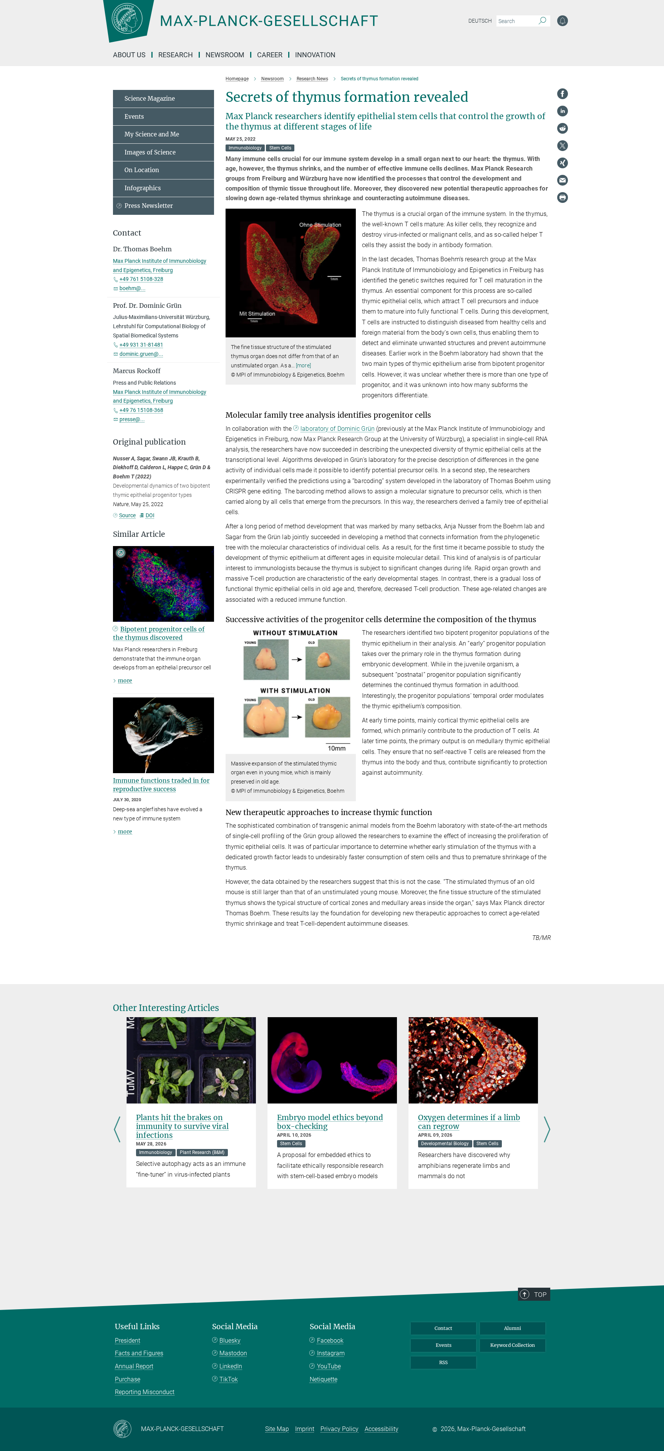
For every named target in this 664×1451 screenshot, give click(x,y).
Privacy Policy (339, 1429)
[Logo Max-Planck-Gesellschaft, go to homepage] (240, 27)
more (125, 680)
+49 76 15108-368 (141, 410)
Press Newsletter (148, 205)
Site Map (277, 1429)
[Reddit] (562, 128)
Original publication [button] (149, 442)
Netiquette (323, 1379)
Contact (443, 1328)
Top (540, 1294)
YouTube (329, 1366)
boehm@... (133, 288)
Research (175, 55)
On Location (141, 170)
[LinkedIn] (562, 111)
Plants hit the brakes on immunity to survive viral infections (182, 1126)
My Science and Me (151, 134)
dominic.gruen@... (141, 354)
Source (127, 515)
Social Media (235, 1326)
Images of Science (150, 152)
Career (269, 55)
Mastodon (233, 1353)
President (127, 1340)
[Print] (562, 197)
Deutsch (480, 21)
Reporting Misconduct (144, 1392)
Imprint (304, 1429)
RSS (443, 1362)
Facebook (330, 1340)
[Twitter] (562, 145)
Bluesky (230, 1340)
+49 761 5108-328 (141, 279)
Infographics (142, 188)
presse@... (132, 419)
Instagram (331, 1353)
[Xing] (562, 163)
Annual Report (134, 1366)
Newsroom (225, 55)
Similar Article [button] (139, 534)
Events (134, 116)
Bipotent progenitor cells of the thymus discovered (158, 633)
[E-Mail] (562, 180)
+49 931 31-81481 (141, 345)
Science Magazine (149, 98)
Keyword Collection (512, 1345)
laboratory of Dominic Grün (337, 428)
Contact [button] (127, 233)
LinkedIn (230, 1366)
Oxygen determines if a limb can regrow (469, 1122)
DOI (150, 515)
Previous (117, 1130)
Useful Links (137, 1326)
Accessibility (381, 1429)
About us (129, 55)
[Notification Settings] (562, 20)
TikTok (228, 1379)
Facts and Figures (139, 1353)
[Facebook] (562, 94)
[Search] (542, 21)
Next (547, 1130)
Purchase (127, 1379)
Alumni (512, 1328)
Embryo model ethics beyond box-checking (330, 1122)
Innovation (315, 55)
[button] (349, 331)
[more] (303, 365)
